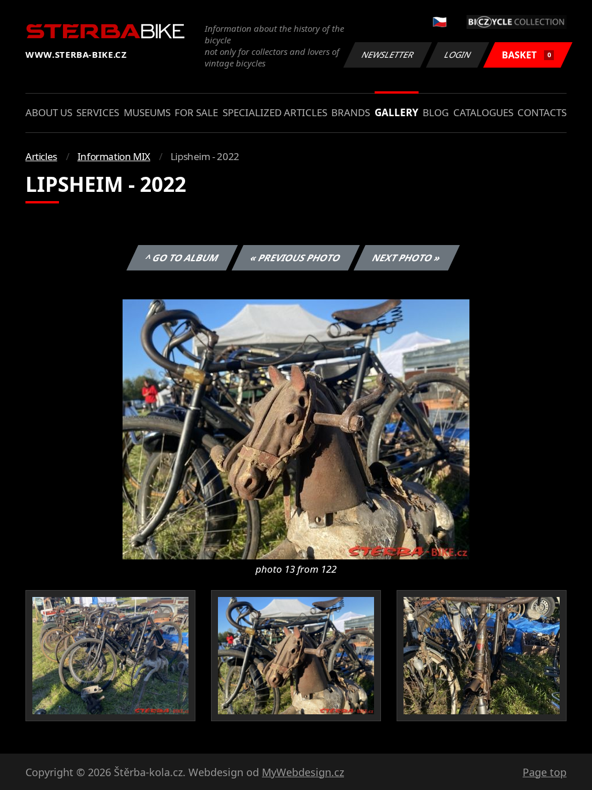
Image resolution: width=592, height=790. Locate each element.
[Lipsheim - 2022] (296, 428)
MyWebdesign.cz (303, 772)
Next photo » (406, 257)
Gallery (397, 112)
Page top (545, 772)
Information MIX (113, 156)
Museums (147, 112)
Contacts (542, 112)
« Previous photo (295, 257)
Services (97, 112)
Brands (350, 112)
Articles (41, 156)
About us (48, 112)
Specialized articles (275, 112)
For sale (196, 112)
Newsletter (388, 54)
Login (457, 54)
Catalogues (483, 112)
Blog (436, 112)
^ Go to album (182, 257)
